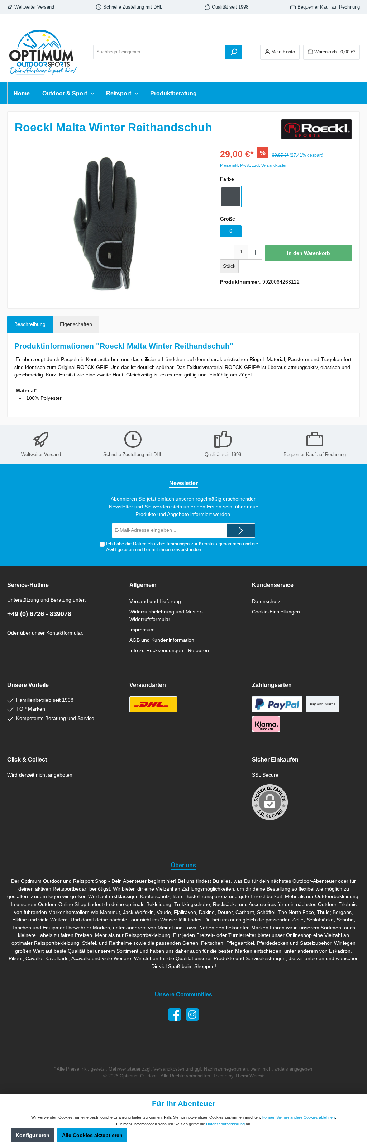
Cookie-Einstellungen (276, 612)
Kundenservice (273, 585)
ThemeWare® (249, 1076)
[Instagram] (192, 1014)
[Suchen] (233, 52)
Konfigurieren (32, 1135)
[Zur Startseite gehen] (43, 52)
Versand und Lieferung (155, 601)
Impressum (142, 629)
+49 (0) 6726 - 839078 (39, 613)
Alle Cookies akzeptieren (92, 1135)
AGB (111, 549)
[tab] (30, 324)
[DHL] (153, 704)
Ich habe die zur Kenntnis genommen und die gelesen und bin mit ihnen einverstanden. (182, 546)
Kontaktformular (64, 633)
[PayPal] (277, 704)
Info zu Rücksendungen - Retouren (169, 650)
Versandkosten (168, 1069)
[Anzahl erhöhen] (255, 252)
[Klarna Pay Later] (266, 724)
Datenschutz (266, 601)
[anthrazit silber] (231, 196)
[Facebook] (175, 1014)
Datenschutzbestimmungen (161, 543)
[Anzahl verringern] (227, 252)
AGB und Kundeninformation (161, 640)
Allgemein (143, 585)
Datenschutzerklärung (225, 1124)
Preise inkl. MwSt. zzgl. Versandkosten (253, 165)
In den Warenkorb (308, 253)
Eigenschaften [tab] (76, 324)
